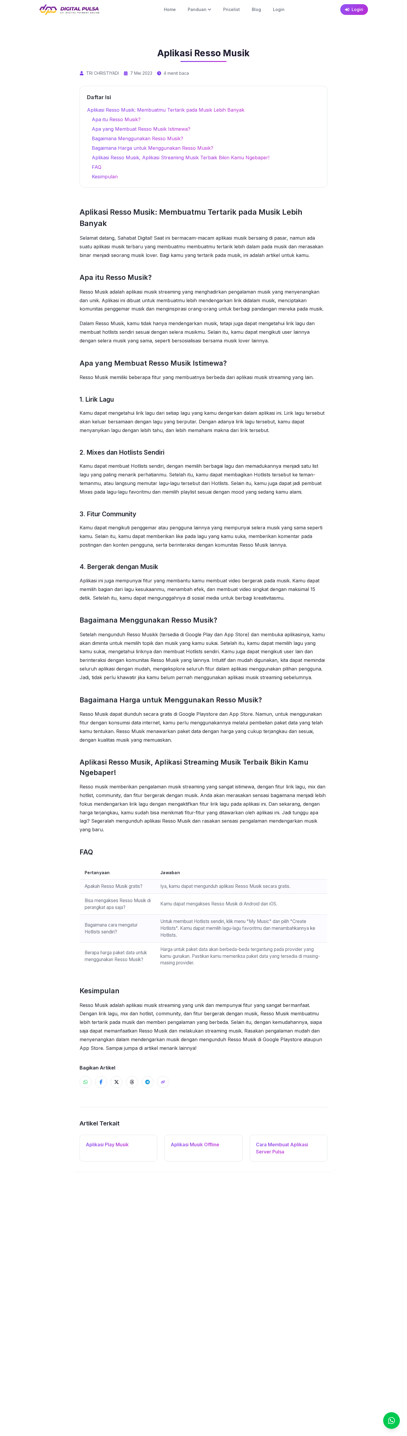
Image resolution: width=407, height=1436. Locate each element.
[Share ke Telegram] (147, 1082)
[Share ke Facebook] (101, 1082)
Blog (256, 9)
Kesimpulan (105, 177)
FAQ (96, 167)
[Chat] (391, 1420)
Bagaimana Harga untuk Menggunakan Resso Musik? (152, 148)
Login (279, 9)
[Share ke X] (116, 1082)
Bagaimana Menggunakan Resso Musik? (137, 138)
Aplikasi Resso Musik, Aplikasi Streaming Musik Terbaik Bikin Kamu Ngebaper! (180, 157)
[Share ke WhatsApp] (85, 1082)
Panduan (197, 9)
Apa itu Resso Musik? (116, 119)
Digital (144, 238)
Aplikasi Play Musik (107, 1144)
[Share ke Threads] (132, 1082)
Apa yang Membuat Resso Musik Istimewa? (141, 129)
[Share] (163, 1082)
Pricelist (231, 9)
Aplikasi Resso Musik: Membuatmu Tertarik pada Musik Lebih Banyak (165, 110)
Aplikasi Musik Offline (195, 1144)
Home (170, 9)
